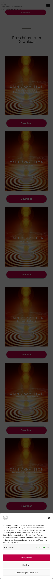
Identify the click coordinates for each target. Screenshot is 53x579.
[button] (49, 518)
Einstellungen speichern (26, 572)
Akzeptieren (26, 557)
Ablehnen (26, 565)
